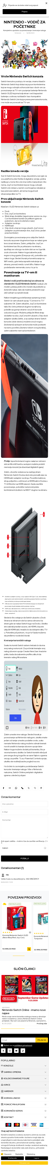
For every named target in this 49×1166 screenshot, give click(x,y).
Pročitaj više (42, 1024)
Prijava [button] (24, 11)
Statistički (19, 1154)
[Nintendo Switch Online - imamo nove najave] (24, 989)
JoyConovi (38, 228)
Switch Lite (6, 188)
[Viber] (22, 788)
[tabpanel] (17, 927)
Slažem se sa (18, 1045)
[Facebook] (3, 788)
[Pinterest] (41, 788)
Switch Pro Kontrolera (25, 604)
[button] (30, 933)
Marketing (31, 1154)
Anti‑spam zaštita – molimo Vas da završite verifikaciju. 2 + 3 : (24, 842)
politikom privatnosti (23, 1045)
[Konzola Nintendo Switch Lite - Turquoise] (17, 918)
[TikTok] (23, 1050)
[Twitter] (28, 788)
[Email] (9, 788)
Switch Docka (19, 475)
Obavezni (7, 1154)
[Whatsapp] (16, 788)
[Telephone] (34, 788)
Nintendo (6, 1008)
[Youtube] (16, 1050)
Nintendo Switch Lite (10, 99)
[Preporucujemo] (8, 904)
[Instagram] (10, 1050)
